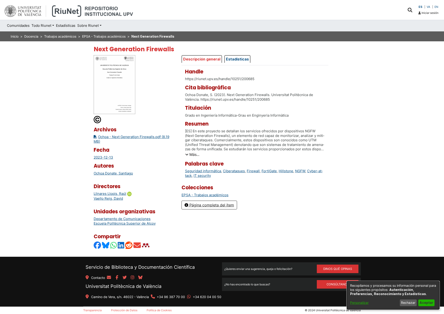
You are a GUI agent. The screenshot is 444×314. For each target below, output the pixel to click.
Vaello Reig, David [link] (108, 198)
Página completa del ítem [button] (211, 205)
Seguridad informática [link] (203, 171)
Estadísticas (237, 59)
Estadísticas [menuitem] (65, 25)
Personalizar (359, 303)
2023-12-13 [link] (103, 157)
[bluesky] (140, 278)
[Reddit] (129, 245)
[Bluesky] (106, 245)
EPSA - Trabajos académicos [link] (104, 36)
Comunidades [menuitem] (18, 25)
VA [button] (428, 7)
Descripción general (201, 59)
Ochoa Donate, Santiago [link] (113, 173)
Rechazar (408, 303)
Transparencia (92, 310)
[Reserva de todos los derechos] (98, 119)
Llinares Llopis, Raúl (110, 193)
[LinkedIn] (121, 245)
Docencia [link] (31, 36)
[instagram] (132, 278)
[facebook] (117, 278)
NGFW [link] (300, 171)
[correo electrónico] (109, 278)
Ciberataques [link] (234, 171)
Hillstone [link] (286, 171)
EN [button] (436, 7)
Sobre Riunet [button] (88, 25)
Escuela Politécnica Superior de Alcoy (125, 223)
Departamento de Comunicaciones (122, 219)
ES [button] (420, 7)
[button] (410, 10)
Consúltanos (338, 284)
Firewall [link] (253, 171)
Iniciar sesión (429, 13)
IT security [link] (202, 175)
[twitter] (125, 278)
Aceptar (426, 303)
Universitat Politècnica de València (123, 286)
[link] (205, 195)
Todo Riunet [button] (41, 25)
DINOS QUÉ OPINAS (337, 269)
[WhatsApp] (113, 245)
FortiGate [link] (269, 171)
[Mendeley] (146, 245)
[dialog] (393, 295)
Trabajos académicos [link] (60, 36)
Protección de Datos (124, 310)
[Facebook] (98, 245)
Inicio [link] (14, 36)
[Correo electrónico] (137, 245)
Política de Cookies (159, 310)
